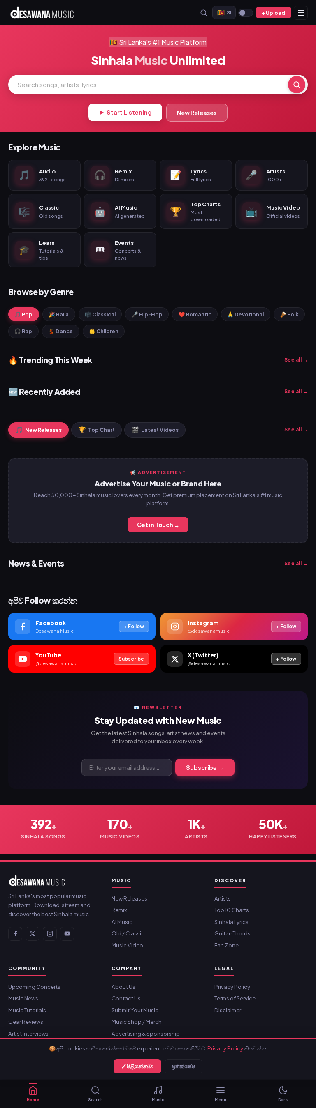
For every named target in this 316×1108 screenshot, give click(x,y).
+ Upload (273, 12)
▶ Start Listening (125, 112)
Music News (23, 998)
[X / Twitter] (33, 934)
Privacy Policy (225, 1048)
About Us (123, 986)
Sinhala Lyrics (231, 921)
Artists (222, 898)
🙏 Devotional (245, 314)
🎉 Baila (59, 314)
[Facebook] (15, 934)
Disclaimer (227, 1010)
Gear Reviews (25, 1021)
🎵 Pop (23, 314)
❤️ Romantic (195, 314)
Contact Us (126, 998)
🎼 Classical (100, 314)
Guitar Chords (232, 933)
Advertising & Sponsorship (146, 1033)
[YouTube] (67, 934)
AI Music (122, 921)
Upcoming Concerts (34, 986)
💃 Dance (60, 331)
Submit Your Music (135, 1010)
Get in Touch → (158, 524)
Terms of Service (235, 998)
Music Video (127, 945)
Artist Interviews (28, 1033)
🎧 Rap (23, 331)
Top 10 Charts (231, 909)
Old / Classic (128, 933)
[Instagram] (50, 934)
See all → (296, 360)
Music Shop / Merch (137, 1021)
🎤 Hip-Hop (147, 314)
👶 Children (103, 331)
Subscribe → (205, 767)
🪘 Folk (289, 314)
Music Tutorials (27, 1010)
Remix (119, 909)
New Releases (196, 112)
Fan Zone (226, 945)
